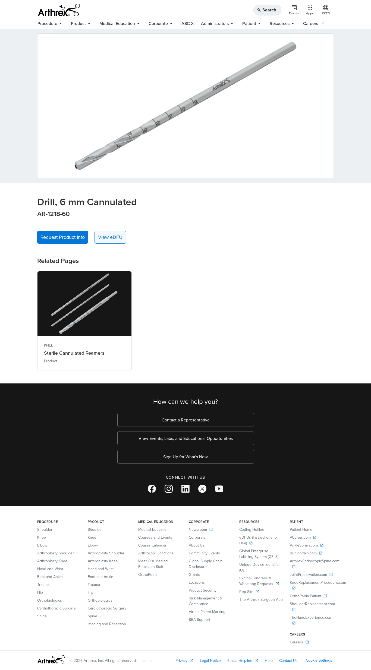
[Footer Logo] (51, 659)
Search (266, 10)
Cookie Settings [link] (319, 660)
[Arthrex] (59, 10)
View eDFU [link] (110, 237)
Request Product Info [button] (62, 237)
